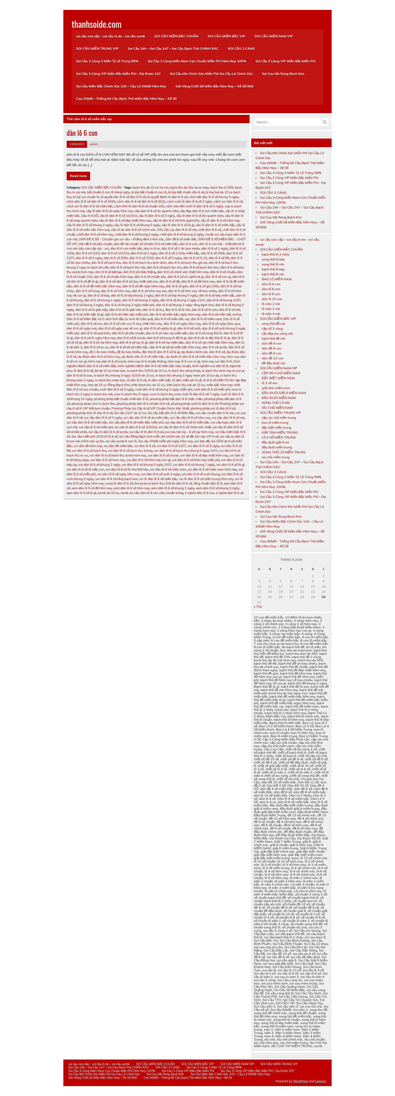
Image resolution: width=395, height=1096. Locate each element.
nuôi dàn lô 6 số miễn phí (212, 389)
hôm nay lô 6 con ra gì (184, 361)
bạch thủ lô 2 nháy (276, 254)
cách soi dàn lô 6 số (228, 201)
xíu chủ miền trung (276, 457)
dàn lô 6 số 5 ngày (168, 258)
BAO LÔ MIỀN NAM (277, 279)
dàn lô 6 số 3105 (141, 258)
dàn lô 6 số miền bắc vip (171, 319)
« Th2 (258, 606)
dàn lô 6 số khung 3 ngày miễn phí (129, 305)
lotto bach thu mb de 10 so (185, 385)
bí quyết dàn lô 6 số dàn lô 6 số (123, 197)
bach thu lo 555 (221, 187)
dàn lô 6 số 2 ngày (144, 253)
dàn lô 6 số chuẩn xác (150, 277)
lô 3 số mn (269, 383)
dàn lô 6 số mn (91, 324)
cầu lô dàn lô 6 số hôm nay (220, 220)
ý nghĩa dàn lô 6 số (229, 493)
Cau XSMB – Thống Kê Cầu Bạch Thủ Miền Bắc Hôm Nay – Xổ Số (126, 98)
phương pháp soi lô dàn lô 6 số (213, 408)
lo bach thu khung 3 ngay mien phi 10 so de (187, 375)
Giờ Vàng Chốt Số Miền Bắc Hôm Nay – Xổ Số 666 (214, 86)
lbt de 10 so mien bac (110, 371)
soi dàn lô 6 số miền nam (168, 469)
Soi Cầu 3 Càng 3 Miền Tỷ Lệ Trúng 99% (107, 61)
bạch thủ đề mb (273, 338)
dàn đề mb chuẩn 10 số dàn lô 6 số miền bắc (146, 244)
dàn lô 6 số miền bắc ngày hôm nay (174, 314)
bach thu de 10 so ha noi (150, 187)
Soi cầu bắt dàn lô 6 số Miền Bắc (171, 413)
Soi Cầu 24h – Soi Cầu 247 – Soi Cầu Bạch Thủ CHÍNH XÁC (173, 48)
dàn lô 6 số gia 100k (204, 286)
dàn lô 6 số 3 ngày (89, 258)
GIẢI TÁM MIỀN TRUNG (280, 432)
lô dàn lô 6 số (136, 380)
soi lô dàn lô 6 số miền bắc (158, 479)
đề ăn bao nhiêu (128, 352)
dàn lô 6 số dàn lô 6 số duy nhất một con (129, 281)
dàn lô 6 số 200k (213, 253)
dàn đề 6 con (271, 348)
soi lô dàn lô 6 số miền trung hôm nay (206, 479)
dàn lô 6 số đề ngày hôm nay (143, 286)
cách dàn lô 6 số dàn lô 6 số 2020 (91, 201)
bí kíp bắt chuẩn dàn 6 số (186, 192)
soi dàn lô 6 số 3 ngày (203, 446)
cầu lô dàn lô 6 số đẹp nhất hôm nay (125, 220)
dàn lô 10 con (272, 299)
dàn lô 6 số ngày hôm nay (182, 324)
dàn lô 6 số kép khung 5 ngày (176, 295)
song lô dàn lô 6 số (119, 483)
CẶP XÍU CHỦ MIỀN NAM (281, 373)
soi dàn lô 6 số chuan (163, 455)
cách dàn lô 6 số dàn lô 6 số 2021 (141, 201)
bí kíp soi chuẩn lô (86, 197)
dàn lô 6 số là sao (204, 310)
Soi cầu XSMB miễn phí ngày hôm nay (165, 441)
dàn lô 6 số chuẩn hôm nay (113, 277)
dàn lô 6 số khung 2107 (223, 300)
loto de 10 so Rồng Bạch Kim (109, 385)
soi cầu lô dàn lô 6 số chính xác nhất (184, 427)
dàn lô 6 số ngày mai (82, 328)
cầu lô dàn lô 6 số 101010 (118, 216)
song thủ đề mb (273, 324)
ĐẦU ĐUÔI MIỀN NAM (279, 398)
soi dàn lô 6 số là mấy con (85, 469)
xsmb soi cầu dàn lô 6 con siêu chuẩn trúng (152, 493)
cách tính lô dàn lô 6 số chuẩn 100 (139, 206)
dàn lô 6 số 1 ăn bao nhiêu (180, 248)
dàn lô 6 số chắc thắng (139, 272)
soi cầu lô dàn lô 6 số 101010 (135, 427)
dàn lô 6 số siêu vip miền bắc (166, 333)
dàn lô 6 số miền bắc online (221, 314)
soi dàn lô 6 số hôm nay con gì (149, 460)
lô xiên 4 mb (271, 314)
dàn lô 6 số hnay (87, 291)
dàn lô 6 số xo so (96, 347)
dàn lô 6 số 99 (219, 258)
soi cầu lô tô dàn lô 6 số (146, 432)
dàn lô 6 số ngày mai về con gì (120, 328)
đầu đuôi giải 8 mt (275, 442)
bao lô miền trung (275, 422)
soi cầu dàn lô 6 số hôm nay (190, 418)
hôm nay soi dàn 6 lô (217, 361)
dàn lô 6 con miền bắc (126, 248)
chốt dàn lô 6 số (209, 230)
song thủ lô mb (273, 264)
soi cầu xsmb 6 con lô (121, 441)
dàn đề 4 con (271, 343)
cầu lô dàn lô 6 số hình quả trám (176, 220)
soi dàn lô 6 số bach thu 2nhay (130, 451)
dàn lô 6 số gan (177, 286)
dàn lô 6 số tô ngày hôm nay (94, 338)
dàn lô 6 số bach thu (106, 263)
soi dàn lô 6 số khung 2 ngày (99, 465)
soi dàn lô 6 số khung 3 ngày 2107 (147, 465)
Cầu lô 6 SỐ (89, 216)
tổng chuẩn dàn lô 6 (208, 483)
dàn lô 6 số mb (229, 310)
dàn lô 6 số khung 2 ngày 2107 (182, 300)
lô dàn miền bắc (159, 380)
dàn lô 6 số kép (98, 295)
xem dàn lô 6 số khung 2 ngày (172, 488)
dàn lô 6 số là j (153, 310)
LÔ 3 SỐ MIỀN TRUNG (279, 437)
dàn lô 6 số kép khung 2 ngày (132, 295)
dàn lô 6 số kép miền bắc (217, 295)
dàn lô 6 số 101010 (115, 253)
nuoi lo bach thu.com (165, 394)
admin (94, 144)
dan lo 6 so (152, 248)
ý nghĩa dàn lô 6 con (199, 493)
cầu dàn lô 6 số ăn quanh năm (156, 211)
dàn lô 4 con (271, 284)
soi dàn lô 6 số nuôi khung (201, 474)
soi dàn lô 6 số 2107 (171, 446)
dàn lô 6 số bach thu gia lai (187, 263)
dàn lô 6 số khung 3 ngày (85, 305)
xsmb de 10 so (108, 493)
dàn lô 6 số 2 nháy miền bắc (179, 253)
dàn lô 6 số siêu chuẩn (128, 333)
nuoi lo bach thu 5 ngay (131, 394)
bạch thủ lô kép (273, 269)
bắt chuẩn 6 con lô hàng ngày (108, 192)
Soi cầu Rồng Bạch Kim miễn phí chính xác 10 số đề (156, 436)
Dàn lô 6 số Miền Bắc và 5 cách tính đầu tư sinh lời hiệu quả (110, 319)
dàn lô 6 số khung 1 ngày (102, 300)
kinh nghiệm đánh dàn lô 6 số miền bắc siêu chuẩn (154, 366)
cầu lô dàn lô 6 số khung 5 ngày (137, 225)
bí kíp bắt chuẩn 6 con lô (149, 192)
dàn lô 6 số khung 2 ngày (140, 300)
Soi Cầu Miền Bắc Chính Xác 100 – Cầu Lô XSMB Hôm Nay (121, 86)
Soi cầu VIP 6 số (206, 436)
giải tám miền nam (276, 388)
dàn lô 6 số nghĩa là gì (160, 328)
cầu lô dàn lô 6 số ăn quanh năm (199, 216)
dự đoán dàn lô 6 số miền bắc (143, 357)
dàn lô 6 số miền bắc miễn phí (126, 314)
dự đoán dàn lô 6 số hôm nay (99, 357)
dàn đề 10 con (272, 358)
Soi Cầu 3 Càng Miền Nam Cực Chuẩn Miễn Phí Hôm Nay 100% (197, 61)
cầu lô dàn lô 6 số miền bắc (215, 225)
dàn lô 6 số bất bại (108, 272)
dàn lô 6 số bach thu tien (201, 267)
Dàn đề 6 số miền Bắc (181, 239)
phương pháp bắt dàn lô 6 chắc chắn (176, 399)
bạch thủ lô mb (273, 274)
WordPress (300, 1081)
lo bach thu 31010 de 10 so (147, 371)
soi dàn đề (201, 441)
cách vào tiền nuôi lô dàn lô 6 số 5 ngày (194, 206)
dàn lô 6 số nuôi (188, 328)
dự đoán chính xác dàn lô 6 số (203, 352)
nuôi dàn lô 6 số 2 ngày (117, 389)
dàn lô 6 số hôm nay (115, 291)
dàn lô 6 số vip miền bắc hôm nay (209, 342)
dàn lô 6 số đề (169, 281)
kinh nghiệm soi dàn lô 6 (210, 366)
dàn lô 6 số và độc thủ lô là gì (209, 338)
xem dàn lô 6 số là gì (81, 493)
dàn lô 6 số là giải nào (125, 310)
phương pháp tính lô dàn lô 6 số (90, 413)
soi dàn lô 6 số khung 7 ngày (194, 465)
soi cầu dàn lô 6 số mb (228, 418)
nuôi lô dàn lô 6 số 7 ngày (200, 394)
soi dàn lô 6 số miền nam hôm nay (212, 469)
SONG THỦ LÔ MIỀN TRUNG (284, 452)
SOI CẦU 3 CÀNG (241, 48)
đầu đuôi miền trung (277, 447)
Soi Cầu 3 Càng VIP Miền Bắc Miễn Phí (285, 61)
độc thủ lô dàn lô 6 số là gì (161, 352)
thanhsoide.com (96, 23)
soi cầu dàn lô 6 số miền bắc (87, 422)
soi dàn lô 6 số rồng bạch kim (116, 479)
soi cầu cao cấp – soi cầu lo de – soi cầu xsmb (110, 36)
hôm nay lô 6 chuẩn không (147, 361)
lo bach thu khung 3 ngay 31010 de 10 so (124, 375)
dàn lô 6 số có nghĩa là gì (185, 277)
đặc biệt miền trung (276, 427)
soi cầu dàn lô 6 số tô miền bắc (187, 422)
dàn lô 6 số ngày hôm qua (221, 324)
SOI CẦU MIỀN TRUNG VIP (97, 48)
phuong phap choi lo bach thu (93, 404)
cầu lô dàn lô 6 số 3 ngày (157, 216)
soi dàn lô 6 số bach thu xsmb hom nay (118, 455)
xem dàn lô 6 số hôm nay (132, 488)
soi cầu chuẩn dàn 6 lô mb (215, 413)
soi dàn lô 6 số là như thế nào (127, 469)
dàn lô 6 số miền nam (206, 319)
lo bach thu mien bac (110, 380)
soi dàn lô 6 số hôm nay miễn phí (196, 460)
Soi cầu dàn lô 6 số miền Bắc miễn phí (136, 422)
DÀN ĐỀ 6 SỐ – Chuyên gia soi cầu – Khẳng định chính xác (121, 239)
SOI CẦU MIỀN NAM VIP (273, 36)
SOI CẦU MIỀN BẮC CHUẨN (176, 36)
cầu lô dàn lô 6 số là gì (178, 225)
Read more (78, 176)
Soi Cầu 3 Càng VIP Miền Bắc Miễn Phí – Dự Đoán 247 (118, 74)
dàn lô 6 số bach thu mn (164, 267)
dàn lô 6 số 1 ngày (214, 248)
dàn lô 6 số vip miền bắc (166, 342)
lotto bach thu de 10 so (148, 385)
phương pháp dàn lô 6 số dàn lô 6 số (143, 404)
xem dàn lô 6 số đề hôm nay (92, 488)
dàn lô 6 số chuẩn (223, 272)
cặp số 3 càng (272, 328)
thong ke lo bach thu (149, 483)
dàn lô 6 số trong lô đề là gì (166, 338)
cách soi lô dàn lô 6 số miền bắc (90, 206)
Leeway (320, 1081)
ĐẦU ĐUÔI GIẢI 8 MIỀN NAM (284, 393)
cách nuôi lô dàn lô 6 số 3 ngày (189, 201)
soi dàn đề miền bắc (118, 446)
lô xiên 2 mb (271, 304)
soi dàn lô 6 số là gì (230, 465)
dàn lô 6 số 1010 (88, 253)
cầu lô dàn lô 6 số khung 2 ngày (90, 225)
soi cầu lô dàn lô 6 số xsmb (108, 432)
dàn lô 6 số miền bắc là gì (85, 314)
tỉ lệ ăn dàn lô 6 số (179, 483)
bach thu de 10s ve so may (189, 187)
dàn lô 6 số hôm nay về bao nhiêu (192, 291)
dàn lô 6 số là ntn (177, 310)
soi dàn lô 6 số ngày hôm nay (118, 474)
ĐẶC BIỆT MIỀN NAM (278, 378)
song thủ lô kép (273, 259)
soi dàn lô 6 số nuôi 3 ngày (160, 474)
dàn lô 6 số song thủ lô (205, 333)
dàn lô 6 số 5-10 (195, 258)
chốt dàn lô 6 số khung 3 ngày (181, 234)
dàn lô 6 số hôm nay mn (149, 291)
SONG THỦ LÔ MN (276, 403)
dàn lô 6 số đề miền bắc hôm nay (97, 286)
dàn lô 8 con (271, 294)
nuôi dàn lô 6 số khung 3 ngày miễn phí (163, 389)
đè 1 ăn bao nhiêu (102, 352)
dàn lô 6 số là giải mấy (92, 310)
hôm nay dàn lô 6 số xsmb (107, 361)
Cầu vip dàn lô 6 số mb (180, 230)
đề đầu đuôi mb (273, 363)
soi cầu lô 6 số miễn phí (96, 427)
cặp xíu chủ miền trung (279, 417)
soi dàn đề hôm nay (88, 446)
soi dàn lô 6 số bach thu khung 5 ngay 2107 (186, 451)
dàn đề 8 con (271, 353)
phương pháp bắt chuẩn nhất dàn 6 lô (121, 399)
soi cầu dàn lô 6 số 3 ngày (103, 418)
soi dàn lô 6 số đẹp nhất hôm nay (204, 455)
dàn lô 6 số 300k (116, 258)
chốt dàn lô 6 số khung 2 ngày (136, 234)
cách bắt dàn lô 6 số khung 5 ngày (213, 197)
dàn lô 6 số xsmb (214, 347)
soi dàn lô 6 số (144, 446)
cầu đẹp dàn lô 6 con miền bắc (202, 211)
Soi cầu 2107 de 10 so (130, 413)
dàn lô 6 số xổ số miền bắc (129, 347)
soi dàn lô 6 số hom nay (108, 460)
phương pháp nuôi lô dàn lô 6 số (194, 404)
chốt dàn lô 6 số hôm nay (95, 234)
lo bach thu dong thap (184, 371)
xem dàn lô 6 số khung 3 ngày (217, 488)
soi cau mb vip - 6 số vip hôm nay (189, 432)
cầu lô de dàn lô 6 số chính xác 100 (136, 230)
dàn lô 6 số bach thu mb (127, 267)
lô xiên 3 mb (271, 309)
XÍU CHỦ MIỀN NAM (277, 408)
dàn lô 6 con (82, 133)
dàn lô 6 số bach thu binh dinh (144, 263)
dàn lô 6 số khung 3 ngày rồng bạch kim (185, 305)
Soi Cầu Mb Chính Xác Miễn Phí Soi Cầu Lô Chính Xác (211, 74)
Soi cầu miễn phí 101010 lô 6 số (94, 436)
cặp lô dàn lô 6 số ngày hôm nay (109, 211)
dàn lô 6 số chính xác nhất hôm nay (182, 272)
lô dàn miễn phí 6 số (186, 380)
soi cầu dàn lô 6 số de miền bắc (145, 418)
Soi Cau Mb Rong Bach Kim (283, 74)
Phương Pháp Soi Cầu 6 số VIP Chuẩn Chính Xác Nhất (150, 408)
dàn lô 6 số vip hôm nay (100, 342)
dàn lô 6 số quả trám (95, 333)
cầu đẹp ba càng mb (277, 333)
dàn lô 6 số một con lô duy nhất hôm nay (132, 324)
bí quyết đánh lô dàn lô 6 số (167, 197)
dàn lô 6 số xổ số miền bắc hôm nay (175, 347)
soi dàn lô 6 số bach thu (89, 451)
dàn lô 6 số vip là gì (133, 342)
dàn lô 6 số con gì (218, 277)
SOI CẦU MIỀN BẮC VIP (226, 36)
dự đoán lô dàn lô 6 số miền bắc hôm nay (195, 357)
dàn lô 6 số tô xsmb (131, 338)
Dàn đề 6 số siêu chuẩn (95, 244)
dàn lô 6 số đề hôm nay (198, 281)
